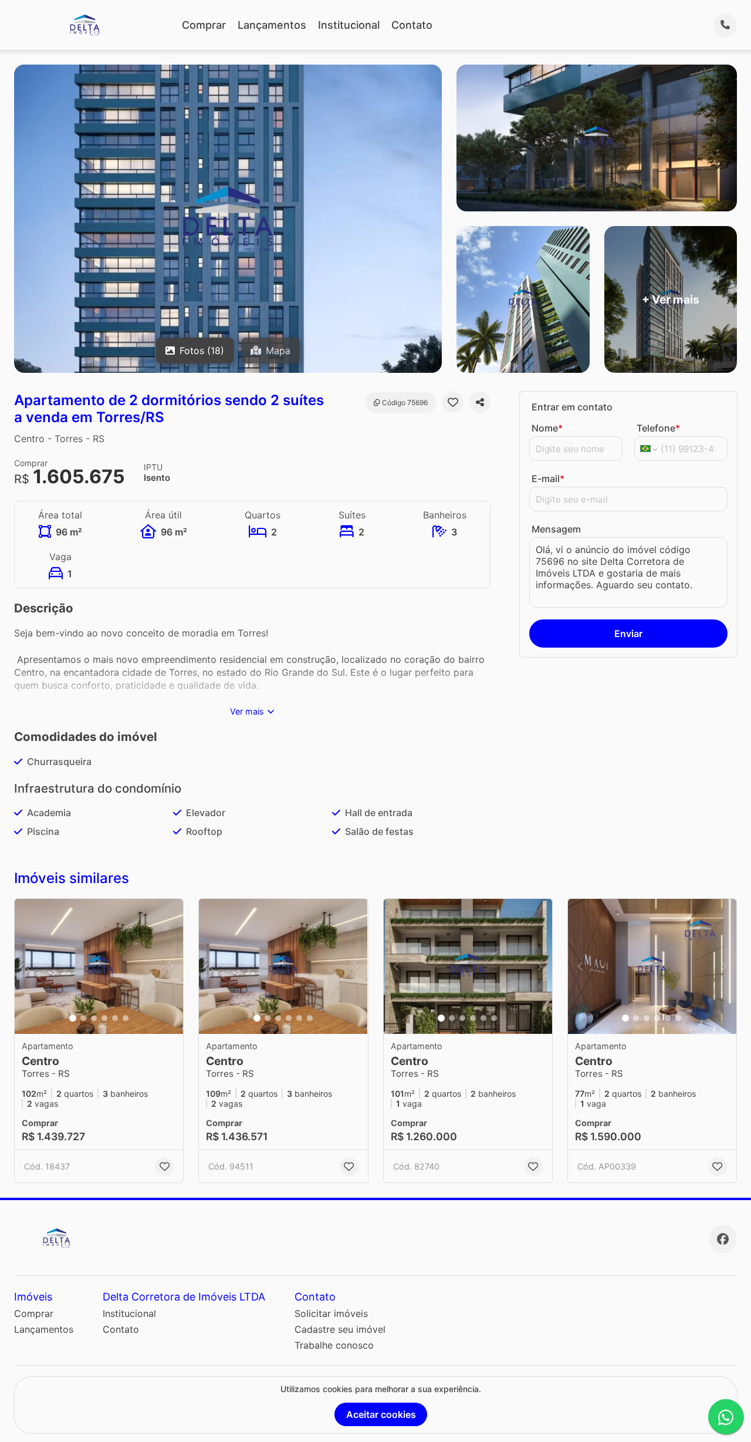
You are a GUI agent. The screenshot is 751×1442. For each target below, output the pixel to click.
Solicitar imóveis (331, 1313)
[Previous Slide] (27, 966)
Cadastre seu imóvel (340, 1329)
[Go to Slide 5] (115, 1018)
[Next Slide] (170, 966)
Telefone (658, 428)
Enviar (628, 633)
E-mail (548, 478)
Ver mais (247, 711)
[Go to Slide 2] (83, 1018)
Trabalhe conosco (334, 1345)
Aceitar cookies (381, 1414)
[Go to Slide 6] (125, 1018)
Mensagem (556, 529)
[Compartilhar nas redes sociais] (479, 402)
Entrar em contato (572, 407)
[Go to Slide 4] (104, 1018)
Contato (411, 25)
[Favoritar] (453, 402)
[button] (99, 966)
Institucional (349, 25)
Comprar (204, 25)
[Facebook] (723, 1239)
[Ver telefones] (725, 25)
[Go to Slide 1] (72, 1018)
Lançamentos (272, 25)
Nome (547, 428)
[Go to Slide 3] (94, 1018)
